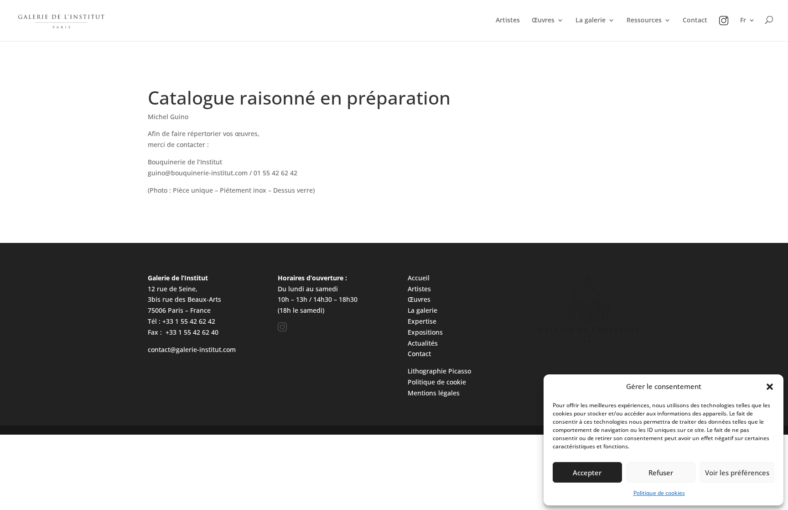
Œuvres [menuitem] (543, 20)
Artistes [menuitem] (508, 20)
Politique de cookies (659, 493)
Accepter (587, 472)
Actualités (423, 343)
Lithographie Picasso (439, 371)
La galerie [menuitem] (590, 20)
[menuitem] (723, 28)
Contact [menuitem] (695, 20)
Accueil (419, 277)
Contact (419, 353)
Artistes (419, 288)
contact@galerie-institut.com (192, 349)
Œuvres (419, 299)
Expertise (422, 321)
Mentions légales (434, 393)
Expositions (425, 332)
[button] (769, 386)
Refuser (660, 472)
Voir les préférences (737, 472)
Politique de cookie (437, 382)
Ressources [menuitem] (644, 20)
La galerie (422, 310)
